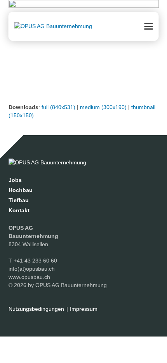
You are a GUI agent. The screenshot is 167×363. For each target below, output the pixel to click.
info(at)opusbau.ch (32, 269)
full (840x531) (58, 107)
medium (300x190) (103, 107)
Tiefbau (19, 200)
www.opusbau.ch (29, 277)
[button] (148, 26)
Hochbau (21, 190)
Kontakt (19, 210)
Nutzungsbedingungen (36, 309)
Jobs (15, 180)
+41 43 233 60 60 (35, 260)
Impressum (83, 309)
